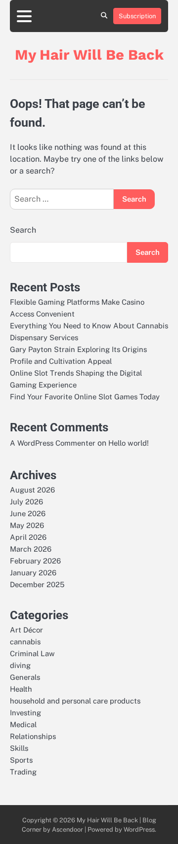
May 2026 (27, 525)
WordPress (139, 829)
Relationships (33, 736)
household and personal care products (75, 701)
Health (21, 689)
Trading (23, 772)
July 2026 (26, 501)
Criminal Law (32, 653)
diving (20, 665)
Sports (21, 760)
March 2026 (30, 549)
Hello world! (128, 443)
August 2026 (32, 490)
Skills (19, 748)
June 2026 (27, 513)
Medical (23, 724)
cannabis (25, 641)
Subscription (137, 16)
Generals (25, 677)
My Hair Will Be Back (89, 54)
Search (23, 230)
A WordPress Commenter (52, 443)
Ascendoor (67, 829)
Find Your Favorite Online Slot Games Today (85, 396)
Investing (25, 712)
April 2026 (28, 537)
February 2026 (35, 561)
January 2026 (33, 572)
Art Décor (26, 630)
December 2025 (37, 584)
